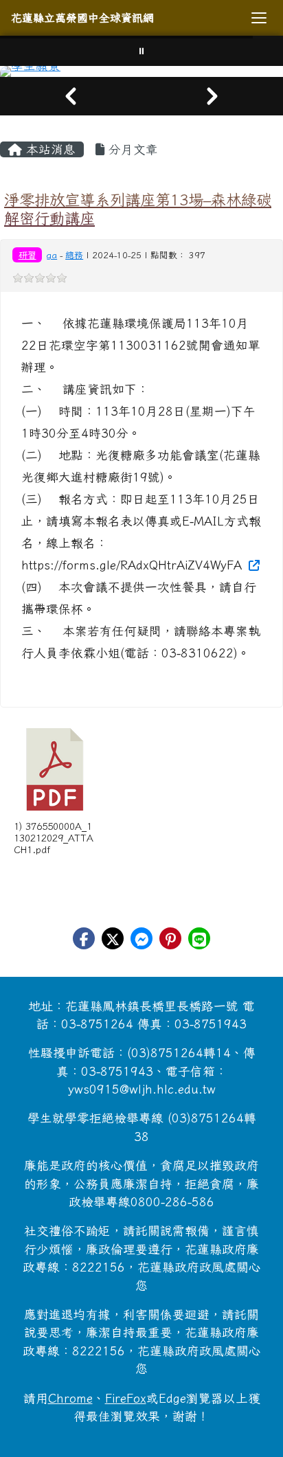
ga (51, 255)
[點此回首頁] (141, 71)
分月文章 (131, 149)
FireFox (125, 1398)
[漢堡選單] (259, 18)
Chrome (70, 1398)
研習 (27, 255)
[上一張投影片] (71, 96)
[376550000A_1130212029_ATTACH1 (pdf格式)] (55, 769)
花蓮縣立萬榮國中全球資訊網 (82, 17)
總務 (74, 255)
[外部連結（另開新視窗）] (253, 565)
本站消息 (49, 149)
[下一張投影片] (212, 96)
